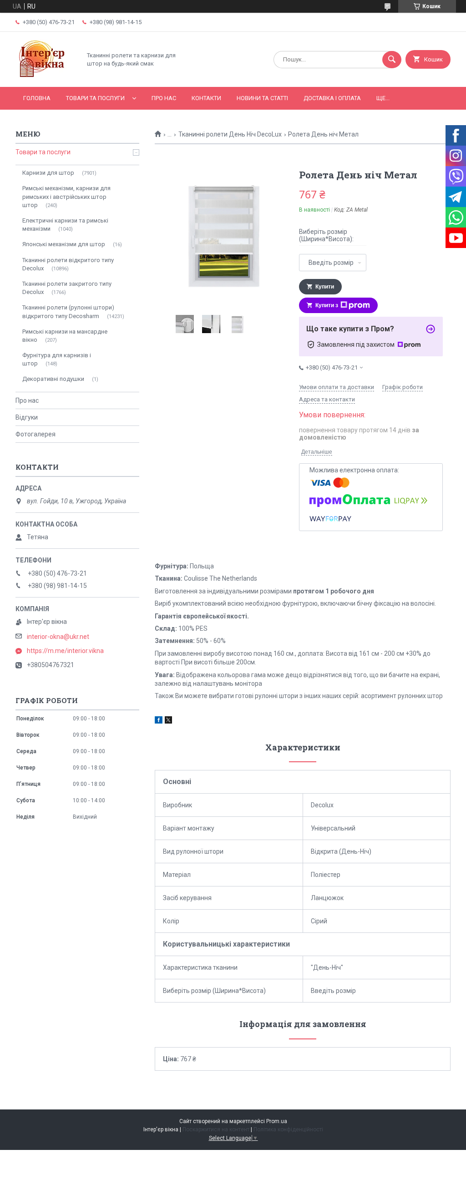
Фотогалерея (35, 434)
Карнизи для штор (48, 172)
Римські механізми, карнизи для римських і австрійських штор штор (66, 196)
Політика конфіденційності (288, 1129)
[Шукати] (391, 59)
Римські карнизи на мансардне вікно (64, 335)
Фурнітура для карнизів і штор (56, 359)
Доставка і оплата (332, 98)
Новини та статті (262, 98)
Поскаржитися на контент (215, 1129)
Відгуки (26, 417)
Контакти (206, 98)
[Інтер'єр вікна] (45, 75)
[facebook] (158, 721)
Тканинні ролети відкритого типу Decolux (68, 264)
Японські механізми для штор (63, 244)
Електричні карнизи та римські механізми (65, 224)
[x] (168, 721)
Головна (37, 98)
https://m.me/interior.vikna (65, 650)
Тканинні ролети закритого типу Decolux (66, 287)
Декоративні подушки (53, 378)
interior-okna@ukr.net (58, 636)
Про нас (164, 98)
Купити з (326, 305)
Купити (324, 287)
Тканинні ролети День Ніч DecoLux (230, 134)
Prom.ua (276, 1121)
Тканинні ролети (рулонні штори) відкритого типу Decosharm (68, 311)
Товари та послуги (95, 98)
